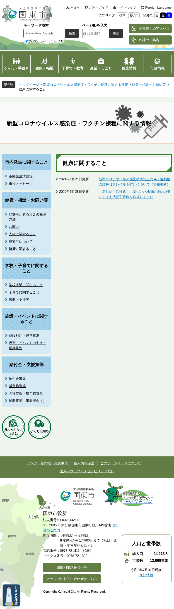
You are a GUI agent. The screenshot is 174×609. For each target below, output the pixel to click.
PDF (61, 41)
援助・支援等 (19, 300)
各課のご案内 (149, 40)
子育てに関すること (24, 292)
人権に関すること (22, 234)
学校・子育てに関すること (26, 268)
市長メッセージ (21, 184)
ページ (47, 41)
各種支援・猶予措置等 (26, 393)
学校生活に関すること (26, 285)
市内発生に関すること (26, 162)
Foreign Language (158, 7)
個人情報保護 (84, 463)
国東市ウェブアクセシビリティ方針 (87, 471)
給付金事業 (17, 379)
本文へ (75, 7)
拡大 (134, 15)
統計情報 (146, 575)
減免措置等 (17, 386)
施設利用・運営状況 (24, 335)
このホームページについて (120, 463)
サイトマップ (126, 7)
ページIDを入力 (95, 25)
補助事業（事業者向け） (27, 401)
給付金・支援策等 (26, 364)
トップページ (29, 85)
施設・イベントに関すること (26, 319)
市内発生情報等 (21, 176)
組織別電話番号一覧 (72, 567)
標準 (122, 15)
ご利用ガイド (98, 7)
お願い (14, 227)
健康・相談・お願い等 (149, 85)
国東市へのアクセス (154, 28)
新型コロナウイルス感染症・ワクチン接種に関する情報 (85, 85)
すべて (32, 41)
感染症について (21, 241)
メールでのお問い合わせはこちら (71, 579)
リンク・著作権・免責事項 (47, 463)
